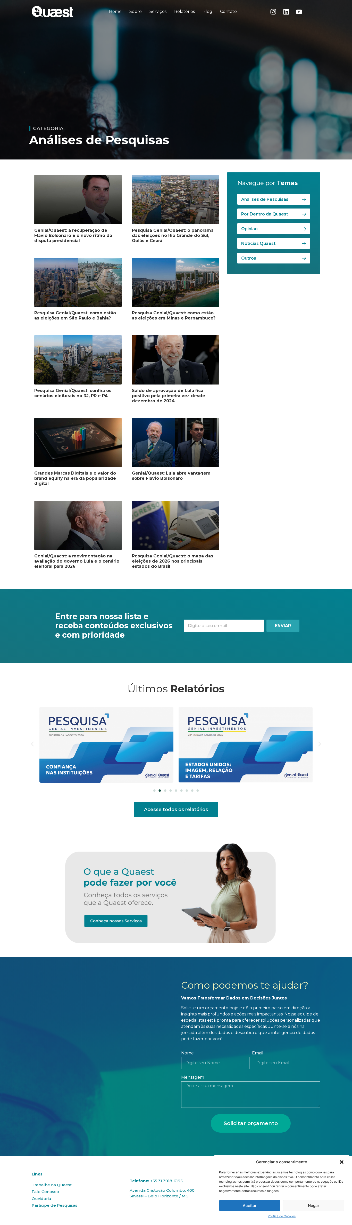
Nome (187, 1053)
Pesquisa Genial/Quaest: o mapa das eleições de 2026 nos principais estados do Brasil (172, 561)
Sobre (135, 11)
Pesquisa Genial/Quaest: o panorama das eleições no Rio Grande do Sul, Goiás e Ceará (173, 235)
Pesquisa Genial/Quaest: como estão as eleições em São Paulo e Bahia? (75, 315)
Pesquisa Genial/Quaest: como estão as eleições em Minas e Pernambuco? (173, 315)
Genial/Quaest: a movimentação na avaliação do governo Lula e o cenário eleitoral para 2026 (76, 561)
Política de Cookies (282, 1216)
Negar (313, 1205)
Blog (207, 11)
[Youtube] (299, 11)
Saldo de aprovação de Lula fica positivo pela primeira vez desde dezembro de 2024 (168, 395)
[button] (341, 1162)
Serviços (157, 11)
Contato (228, 11)
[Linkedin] (286, 11)
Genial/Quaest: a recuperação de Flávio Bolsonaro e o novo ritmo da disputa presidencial (73, 235)
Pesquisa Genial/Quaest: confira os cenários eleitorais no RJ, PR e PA (72, 393)
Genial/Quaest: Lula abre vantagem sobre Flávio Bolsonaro (171, 476)
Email (257, 1053)
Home (115, 11)
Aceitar (250, 1205)
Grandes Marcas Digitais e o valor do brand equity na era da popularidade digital (75, 478)
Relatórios (184, 11)
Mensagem (192, 1077)
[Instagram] (273, 11)
